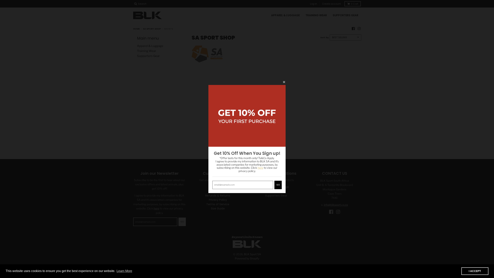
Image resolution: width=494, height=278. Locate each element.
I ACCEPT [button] (475, 271)
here (260, 167)
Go (278, 184)
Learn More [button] (124, 271)
